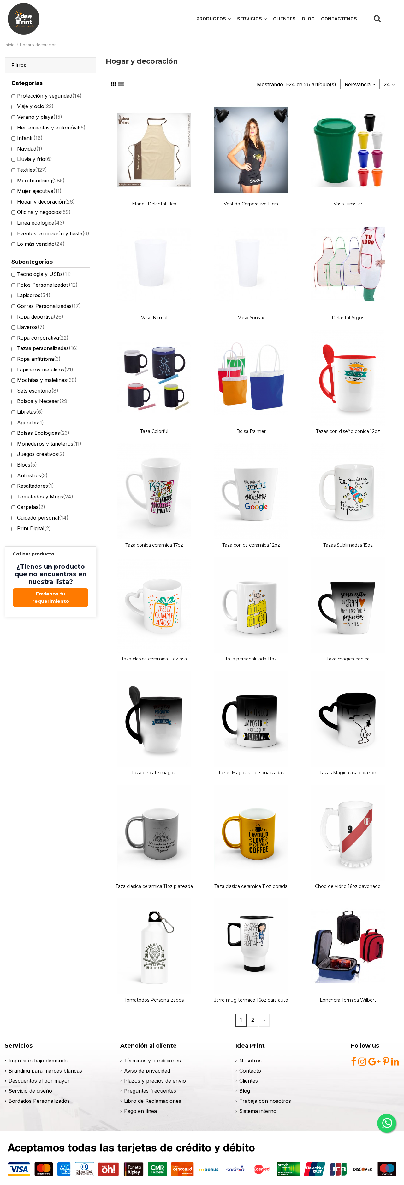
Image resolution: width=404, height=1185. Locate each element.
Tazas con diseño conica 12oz (348, 431)
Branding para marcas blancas (45, 1070)
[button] (252, 19)
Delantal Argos (348, 317)
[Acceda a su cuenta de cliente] (392, 18)
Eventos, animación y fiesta (53, 233)
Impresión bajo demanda (38, 1060)
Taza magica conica (348, 659)
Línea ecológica (40, 223)
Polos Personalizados (47, 285)
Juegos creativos (41, 454)
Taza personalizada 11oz (251, 659)
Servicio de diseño (30, 1091)
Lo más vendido (41, 244)
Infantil (30, 138)
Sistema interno (257, 1111)
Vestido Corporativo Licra (251, 204)
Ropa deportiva (40, 317)
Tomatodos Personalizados (154, 1000)
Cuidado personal (42, 518)
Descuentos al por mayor (39, 1081)
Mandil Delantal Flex (154, 204)
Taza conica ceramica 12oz (251, 545)
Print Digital (34, 528)
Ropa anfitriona (39, 359)
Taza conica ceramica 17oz (154, 545)
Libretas (30, 412)
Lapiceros (33, 295)
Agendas (30, 422)
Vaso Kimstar (348, 204)
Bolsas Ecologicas (43, 433)
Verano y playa (39, 117)
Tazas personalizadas (47, 348)
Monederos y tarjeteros (49, 443)
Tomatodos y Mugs (45, 496)
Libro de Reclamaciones (152, 1101)
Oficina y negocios (44, 212)
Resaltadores (35, 486)
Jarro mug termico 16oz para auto (251, 1000)
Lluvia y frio (34, 159)
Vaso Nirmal (154, 317)
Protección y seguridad (49, 96)
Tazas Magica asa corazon (347, 772)
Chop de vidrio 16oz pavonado (348, 886)
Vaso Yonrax (251, 317)
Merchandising (41, 180)
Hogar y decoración (46, 201)
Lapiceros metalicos (45, 369)
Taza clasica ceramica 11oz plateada (154, 886)
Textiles (32, 170)
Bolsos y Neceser (43, 401)
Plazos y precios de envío (155, 1081)
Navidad (29, 149)
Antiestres (32, 475)
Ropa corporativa (42, 338)
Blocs (27, 465)
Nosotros (250, 1060)
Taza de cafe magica (154, 772)
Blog (244, 1091)
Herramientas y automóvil (51, 127)
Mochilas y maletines (47, 380)
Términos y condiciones (152, 1060)
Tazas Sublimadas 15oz (348, 545)
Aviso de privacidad (147, 1070)
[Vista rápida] (154, 196)
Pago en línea (140, 1111)
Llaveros (31, 327)
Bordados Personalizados (39, 1101)
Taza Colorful (154, 431)
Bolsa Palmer (251, 431)
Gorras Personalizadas (49, 306)
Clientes (248, 1081)
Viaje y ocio (35, 106)
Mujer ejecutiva (39, 191)
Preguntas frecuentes (150, 1091)
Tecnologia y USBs (44, 274)
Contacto (250, 1070)
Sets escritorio (37, 391)
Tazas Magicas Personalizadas (251, 772)
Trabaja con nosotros (265, 1101)
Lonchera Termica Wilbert (348, 1000)
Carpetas (31, 507)
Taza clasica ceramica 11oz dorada (251, 886)
